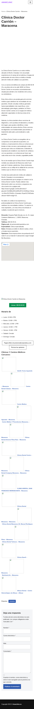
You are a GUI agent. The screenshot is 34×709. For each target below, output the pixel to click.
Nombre (6, 628)
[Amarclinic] (7, 2)
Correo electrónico (9, 635)
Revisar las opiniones (17, 347)
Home (3, 11)
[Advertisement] (17, 51)
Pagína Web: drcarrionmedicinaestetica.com (17, 343)
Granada (12, 601)
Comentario (7, 651)
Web (4, 643)
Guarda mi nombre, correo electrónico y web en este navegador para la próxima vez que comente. (16, 680)
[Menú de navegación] (30, 2)
